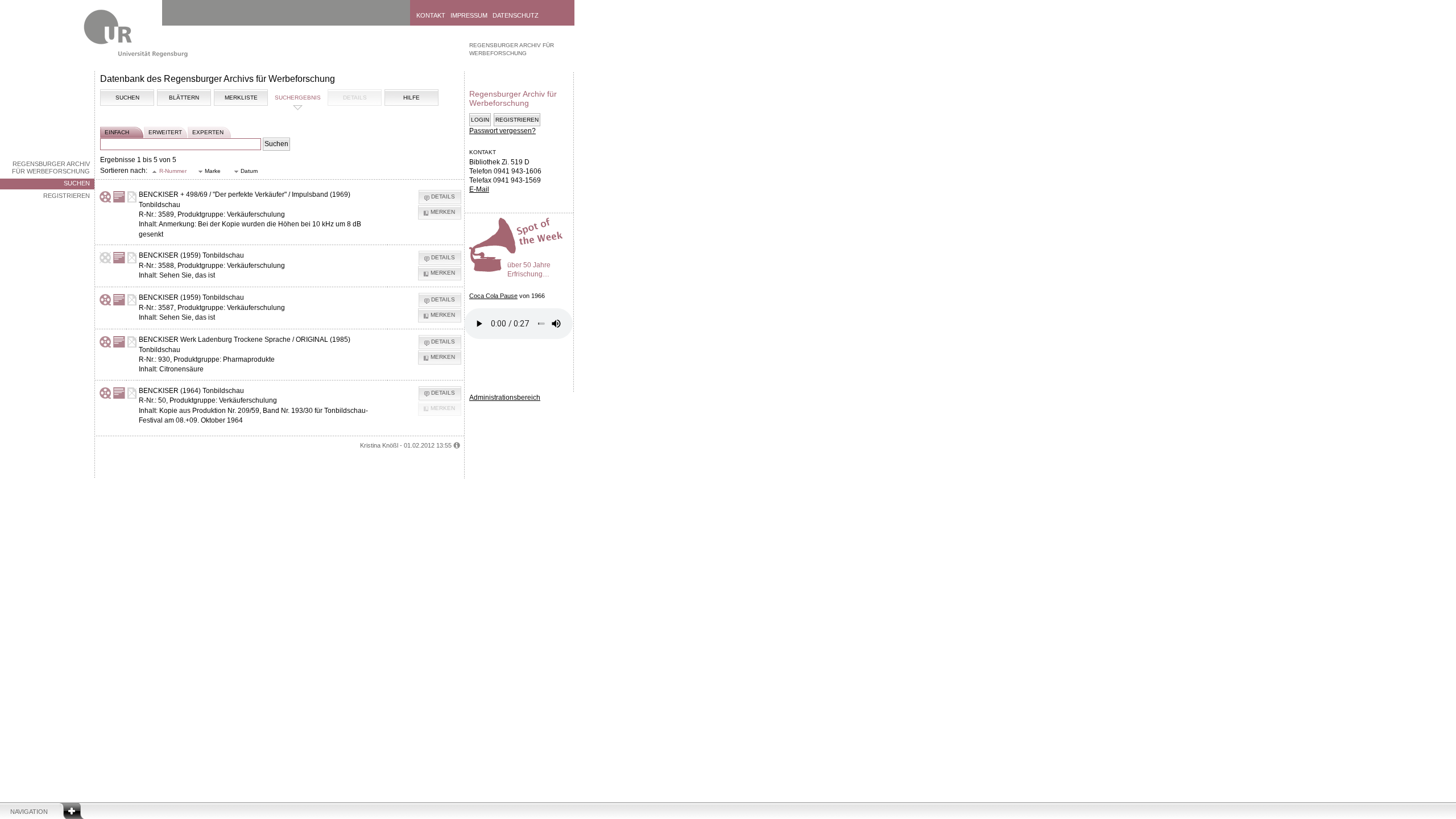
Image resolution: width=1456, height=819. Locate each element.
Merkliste (241, 97)
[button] (169, 171)
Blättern (184, 97)
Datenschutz (516, 15)
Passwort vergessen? (502, 131)
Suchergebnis (298, 97)
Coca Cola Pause (493, 295)
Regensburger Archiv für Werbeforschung (51, 167)
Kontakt (430, 15)
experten (208, 132)
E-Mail (479, 189)
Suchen (77, 183)
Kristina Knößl (379, 445)
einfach (117, 132)
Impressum (468, 15)
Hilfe (411, 97)
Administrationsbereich (504, 398)
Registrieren (66, 195)
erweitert (165, 132)
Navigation (29, 811)
